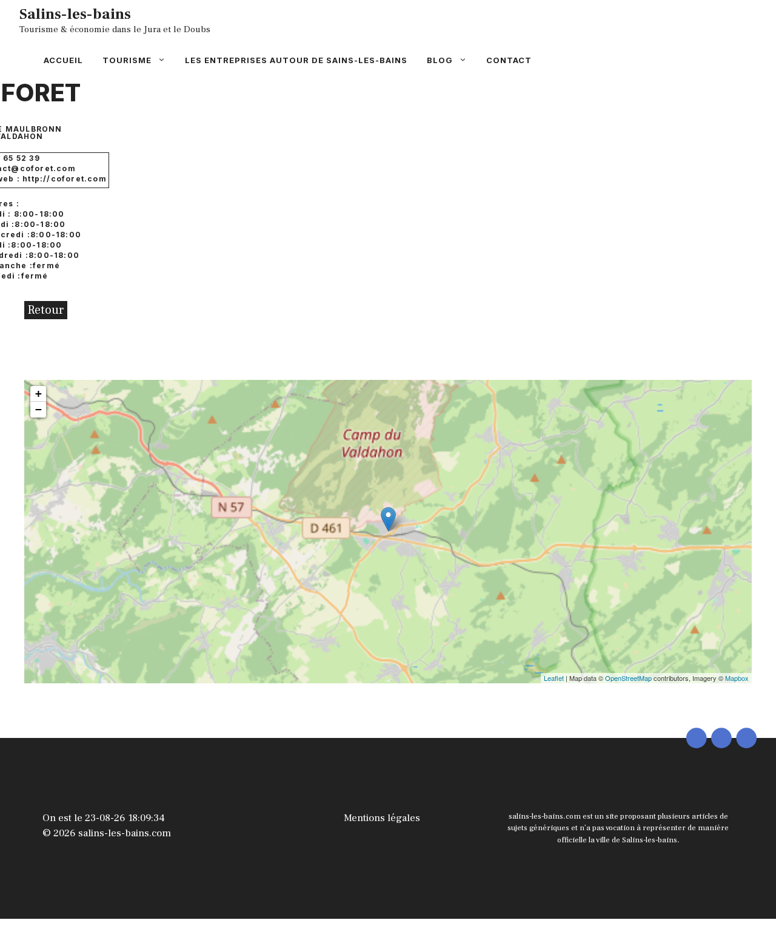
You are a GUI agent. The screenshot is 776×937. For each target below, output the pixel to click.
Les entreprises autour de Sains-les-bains (296, 60)
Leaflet (554, 678)
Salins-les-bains (75, 14)
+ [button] (38, 393)
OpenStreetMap (628, 678)
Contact (509, 60)
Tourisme (127, 60)
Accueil (63, 60)
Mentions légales (382, 818)
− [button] (38, 409)
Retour (45, 310)
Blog (440, 60)
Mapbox (737, 678)
